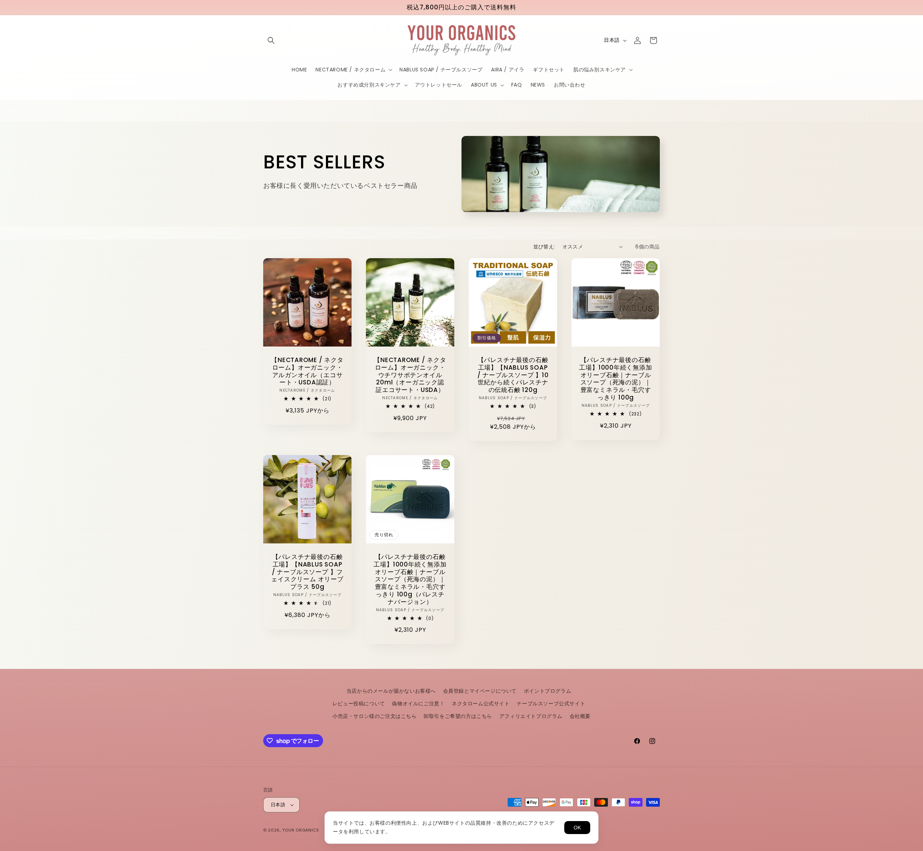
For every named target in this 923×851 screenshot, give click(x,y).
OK (577, 827)
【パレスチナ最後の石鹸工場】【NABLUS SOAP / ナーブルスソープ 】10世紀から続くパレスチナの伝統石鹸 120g (513, 375)
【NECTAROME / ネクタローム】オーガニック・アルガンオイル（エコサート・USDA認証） (307, 371)
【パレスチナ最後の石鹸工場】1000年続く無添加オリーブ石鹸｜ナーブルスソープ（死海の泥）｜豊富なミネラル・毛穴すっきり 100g (615, 378)
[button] (271, 40)
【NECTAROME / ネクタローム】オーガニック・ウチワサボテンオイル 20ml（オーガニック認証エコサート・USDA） (410, 375)
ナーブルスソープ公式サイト (551, 703)
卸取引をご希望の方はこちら (458, 716)
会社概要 (580, 716)
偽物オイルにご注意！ (418, 703)
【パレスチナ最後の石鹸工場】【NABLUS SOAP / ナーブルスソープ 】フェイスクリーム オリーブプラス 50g (307, 572)
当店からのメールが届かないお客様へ (391, 691)
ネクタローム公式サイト (481, 703)
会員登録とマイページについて (480, 691)
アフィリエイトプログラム (530, 716)
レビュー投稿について (358, 703)
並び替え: (544, 246)
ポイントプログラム (547, 691)
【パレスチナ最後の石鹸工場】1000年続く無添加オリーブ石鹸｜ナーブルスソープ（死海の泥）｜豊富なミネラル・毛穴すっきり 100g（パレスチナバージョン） (410, 579)
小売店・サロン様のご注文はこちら (374, 716)
